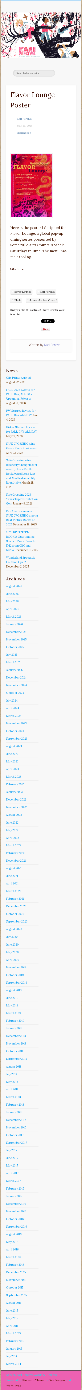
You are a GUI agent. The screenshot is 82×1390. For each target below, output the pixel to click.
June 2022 (12, 822)
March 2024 (13, 716)
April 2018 (12, 1089)
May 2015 (12, 1318)
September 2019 (16, 982)
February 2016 (15, 1265)
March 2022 (13, 845)
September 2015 (16, 1295)
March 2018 (13, 1097)
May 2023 (12, 761)
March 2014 (13, 1364)
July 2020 (12, 937)
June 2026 (12, 594)
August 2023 (14, 746)
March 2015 (13, 1333)
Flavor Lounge (23, 291)
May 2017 (12, 1165)
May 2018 (12, 1082)
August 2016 (14, 1234)
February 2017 (15, 1188)
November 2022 (16, 807)
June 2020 (12, 944)
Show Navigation (65, 37)
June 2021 (12, 876)
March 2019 (13, 1013)
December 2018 (16, 1036)
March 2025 (13, 662)
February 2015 (15, 1341)
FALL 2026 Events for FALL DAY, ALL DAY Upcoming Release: (20, 394)
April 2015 (12, 1326)
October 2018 (15, 1051)
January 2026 (14, 624)
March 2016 (13, 1257)
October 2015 (15, 1287)
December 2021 (16, 860)
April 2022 (12, 838)
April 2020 (12, 960)
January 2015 (14, 1348)
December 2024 (16, 677)
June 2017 (12, 1158)
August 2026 (14, 586)
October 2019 (15, 975)
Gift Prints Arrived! (18, 378)
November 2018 (16, 1043)
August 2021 (13, 868)
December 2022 (16, 799)
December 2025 (16, 632)
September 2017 (16, 1143)
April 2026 (12, 609)
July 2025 (11, 655)
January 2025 (14, 670)
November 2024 (16, 685)
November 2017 (16, 1127)
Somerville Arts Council (43, 300)
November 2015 (16, 1280)
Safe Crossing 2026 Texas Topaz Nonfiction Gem (22, 499)
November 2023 (16, 723)
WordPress (13, 1386)
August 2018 (13, 1066)
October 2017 (15, 1135)
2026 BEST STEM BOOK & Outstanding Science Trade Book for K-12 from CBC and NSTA (21, 541)
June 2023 (12, 754)
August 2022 (14, 815)
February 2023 (15, 784)
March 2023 (13, 777)
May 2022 (12, 830)
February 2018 (15, 1104)
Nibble (17, 300)
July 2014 (11, 1356)
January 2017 (14, 1196)
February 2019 (15, 1021)
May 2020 (12, 952)
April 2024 (12, 708)
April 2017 (12, 1173)
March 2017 (13, 1181)
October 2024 (15, 693)
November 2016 (16, 1211)
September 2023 (16, 738)
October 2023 (15, 731)
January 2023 (14, 792)
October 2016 (15, 1219)
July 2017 (11, 1150)
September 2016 (16, 1226)
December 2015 (16, 1272)
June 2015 (12, 1310)
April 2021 (12, 883)
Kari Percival (24, 118)
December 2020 (16, 906)
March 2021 (13, 891)
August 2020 (14, 929)
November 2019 (16, 967)
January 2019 (14, 1028)
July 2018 (11, 1074)
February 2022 (15, 853)
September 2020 (17, 921)
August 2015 (13, 1303)
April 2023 (12, 769)
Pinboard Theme (33, 1380)
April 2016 (12, 1249)
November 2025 (16, 639)
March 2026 (13, 616)
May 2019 (12, 1005)
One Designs (57, 1380)
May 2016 (12, 1242)
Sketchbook (24, 132)
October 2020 (15, 914)
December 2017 (16, 1120)
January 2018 (14, 1112)
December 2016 (16, 1204)
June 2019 (12, 998)
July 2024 (12, 700)
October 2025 (15, 647)
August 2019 (14, 990)
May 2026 (12, 601)
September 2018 (16, 1059)
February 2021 (15, 899)
